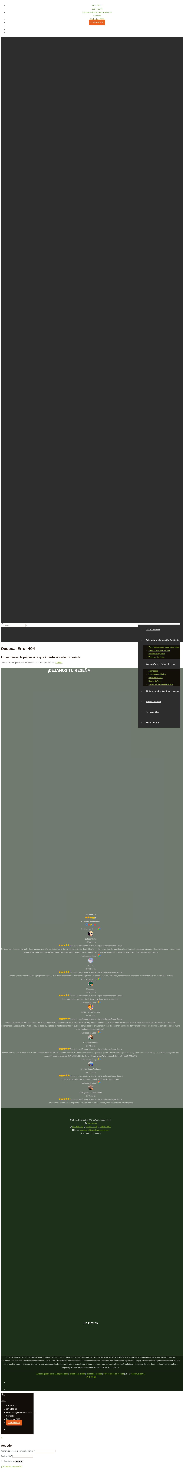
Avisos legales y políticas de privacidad (52, 1374)
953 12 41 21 (91, 1127)
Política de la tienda (77, 1374)
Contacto (97, 16)
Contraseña (6, 1456)
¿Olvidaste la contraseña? (11, 1466)
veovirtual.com (137, 1374)
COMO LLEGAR (97, 22)
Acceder (19, 1461)
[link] (27, 625)
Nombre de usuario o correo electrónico (18, 1451)
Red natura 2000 (97, 19)
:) (144, 1374)
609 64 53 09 (77, 1127)
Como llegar (92, 1123)
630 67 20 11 (105, 1127)
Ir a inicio (58, 663)
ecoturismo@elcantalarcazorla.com (97, 12)
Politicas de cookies (94, 1374)
